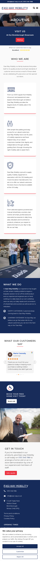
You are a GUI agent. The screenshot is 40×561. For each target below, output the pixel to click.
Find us (20, 40)
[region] (20, 544)
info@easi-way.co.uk (14, 1)
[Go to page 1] (18, 374)
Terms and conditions (12, 513)
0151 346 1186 (28, 1)
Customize (20, 551)
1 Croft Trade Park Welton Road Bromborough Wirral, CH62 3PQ (13, 504)
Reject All (20, 557)
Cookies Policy (9, 518)
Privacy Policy (9, 516)
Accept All (20, 546)
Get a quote (10, 473)
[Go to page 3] (21, 374)
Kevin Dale (17, 353)
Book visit (11, 401)
